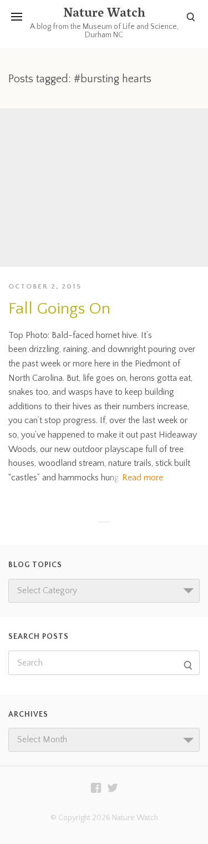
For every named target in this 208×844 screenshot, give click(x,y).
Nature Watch (104, 14)
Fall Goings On (59, 309)
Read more (142, 478)
